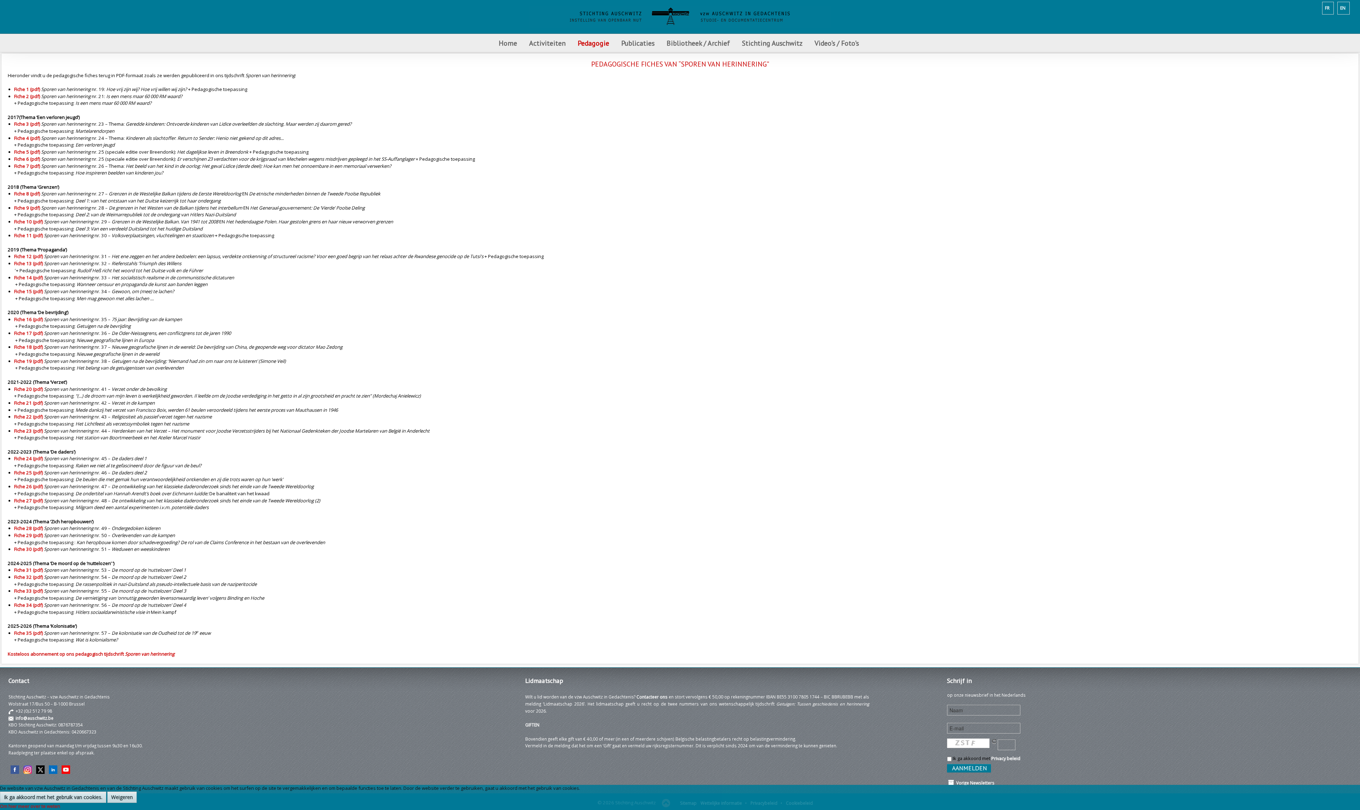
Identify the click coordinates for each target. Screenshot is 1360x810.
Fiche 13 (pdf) (28, 263)
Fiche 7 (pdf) (27, 166)
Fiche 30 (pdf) (28, 549)
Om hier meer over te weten (30, 806)
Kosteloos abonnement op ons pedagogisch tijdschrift (91, 654)
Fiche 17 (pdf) (28, 333)
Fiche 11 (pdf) (28, 235)
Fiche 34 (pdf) (28, 605)
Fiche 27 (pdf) (28, 500)
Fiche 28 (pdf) (28, 528)
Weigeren (122, 797)
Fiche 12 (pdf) (28, 256)
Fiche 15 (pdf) (28, 291)
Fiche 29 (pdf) (28, 535)
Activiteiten (547, 43)
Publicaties (637, 43)
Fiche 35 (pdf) (28, 633)
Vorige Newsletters (974, 783)
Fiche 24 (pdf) (28, 458)
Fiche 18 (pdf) (28, 347)
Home (508, 43)
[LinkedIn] (53, 769)
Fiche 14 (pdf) (28, 277)
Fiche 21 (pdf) (28, 403)
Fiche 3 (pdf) (27, 124)
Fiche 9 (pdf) (27, 208)
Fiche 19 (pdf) (28, 361)
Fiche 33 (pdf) (28, 591)
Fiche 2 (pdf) (27, 96)
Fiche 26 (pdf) (28, 486)
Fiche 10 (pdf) (28, 221)
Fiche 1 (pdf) (27, 89)
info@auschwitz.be (34, 718)
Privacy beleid (1005, 758)
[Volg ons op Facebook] (14, 769)
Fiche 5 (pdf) (27, 152)
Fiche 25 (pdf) (28, 472)
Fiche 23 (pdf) (28, 431)
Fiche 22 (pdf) (28, 416)
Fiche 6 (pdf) (27, 159)
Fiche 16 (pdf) (28, 319)
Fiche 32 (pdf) (28, 577)
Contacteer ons (652, 697)
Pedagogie (593, 43)
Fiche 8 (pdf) (27, 193)
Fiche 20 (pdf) (28, 389)
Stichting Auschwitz (772, 43)
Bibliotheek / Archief (698, 43)
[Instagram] (27, 769)
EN (1342, 8)
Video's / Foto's (838, 43)
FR (1327, 8)
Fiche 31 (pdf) (28, 570)
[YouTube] (66, 769)
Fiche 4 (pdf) (27, 138)
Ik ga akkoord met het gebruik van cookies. (53, 797)
